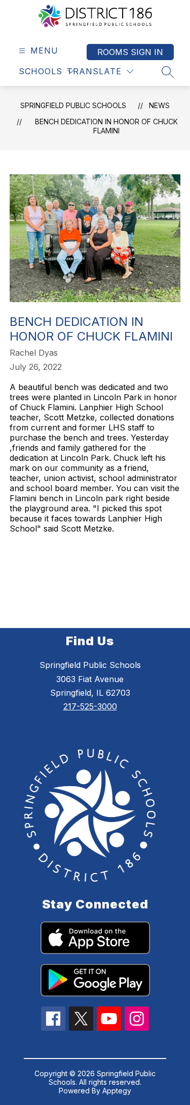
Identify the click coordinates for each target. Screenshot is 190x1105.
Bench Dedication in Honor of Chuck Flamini (106, 126)
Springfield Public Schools (73, 105)
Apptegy (116, 1090)
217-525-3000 (90, 706)
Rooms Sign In (130, 52)
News (159, 105)
